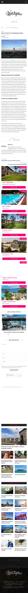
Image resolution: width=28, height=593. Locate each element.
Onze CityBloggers (9, 584)
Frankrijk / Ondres (7, 230)
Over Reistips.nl (6, 581)
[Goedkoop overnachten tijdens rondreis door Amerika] (7, 516)
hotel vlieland (12, 109)
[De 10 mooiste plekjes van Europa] (7, 529)
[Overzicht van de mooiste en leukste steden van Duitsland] (21, 516)
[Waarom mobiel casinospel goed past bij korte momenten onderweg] (7, 455)
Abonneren (22, 581)
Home (2, 27)
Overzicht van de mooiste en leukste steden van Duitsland (20, 522)
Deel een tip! (20, 583)
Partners (17, 581)
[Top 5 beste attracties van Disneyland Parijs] (7, 503)
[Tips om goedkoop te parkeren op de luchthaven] (14, 322)
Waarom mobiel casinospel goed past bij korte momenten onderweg (7, 462)
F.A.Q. (6, 583)
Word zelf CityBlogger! (18, 584)
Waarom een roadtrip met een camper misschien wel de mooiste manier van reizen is (7, 476)
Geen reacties (6, 37)
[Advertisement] (14, 406)
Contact (9, 583)
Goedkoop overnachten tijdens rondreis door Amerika (7, 522)
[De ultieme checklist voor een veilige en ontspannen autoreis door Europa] (21, 455)
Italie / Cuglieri (6, 206)
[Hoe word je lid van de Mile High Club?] (7, 543)
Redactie (3, 36)
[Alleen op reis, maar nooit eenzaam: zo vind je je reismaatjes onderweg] (14, 436)
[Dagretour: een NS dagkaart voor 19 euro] (21, 490)
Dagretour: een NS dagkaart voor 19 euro (20, 496)
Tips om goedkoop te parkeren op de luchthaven (14, 332)
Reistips (2, 31)
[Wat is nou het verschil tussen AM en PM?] (7, 490)
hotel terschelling (16, 87)
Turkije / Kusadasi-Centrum (9, 277)
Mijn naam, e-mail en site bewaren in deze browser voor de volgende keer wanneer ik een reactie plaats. (14, 367)
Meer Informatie (14, 187)
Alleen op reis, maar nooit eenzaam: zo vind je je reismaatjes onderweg (12, 447)
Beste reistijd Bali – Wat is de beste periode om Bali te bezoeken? (20, 536)
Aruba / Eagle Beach (7, 182)
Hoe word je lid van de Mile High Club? (6, 549)
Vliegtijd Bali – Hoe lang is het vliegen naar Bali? (21, 509)
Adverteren (12, 581)
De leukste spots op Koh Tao (20, 474)
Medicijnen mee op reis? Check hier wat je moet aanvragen (21, 549)
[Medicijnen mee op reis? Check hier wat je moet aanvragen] (21, 543)
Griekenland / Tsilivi (7, 254)
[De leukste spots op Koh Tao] (21, 469)
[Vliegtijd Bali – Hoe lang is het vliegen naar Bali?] (21, 503)
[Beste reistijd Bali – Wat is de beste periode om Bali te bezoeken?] (21, 529)
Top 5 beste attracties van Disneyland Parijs (6, 509)
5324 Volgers (14, 583)
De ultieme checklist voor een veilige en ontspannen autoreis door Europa (21, 462)
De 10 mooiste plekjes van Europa (6, 535)
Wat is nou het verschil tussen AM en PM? (7, 496)
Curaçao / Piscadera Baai (8, 301)
